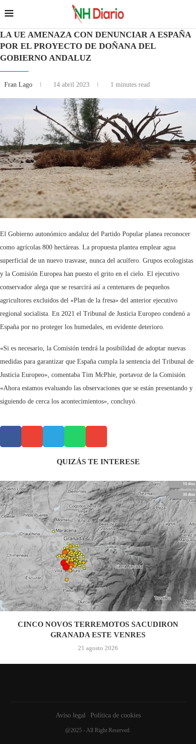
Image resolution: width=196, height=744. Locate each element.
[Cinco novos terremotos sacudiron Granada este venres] (98, 546)
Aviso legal (71, 715)
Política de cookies (115, 715)
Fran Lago (19, 84)
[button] (10, 436)
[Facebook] (95, 683)
